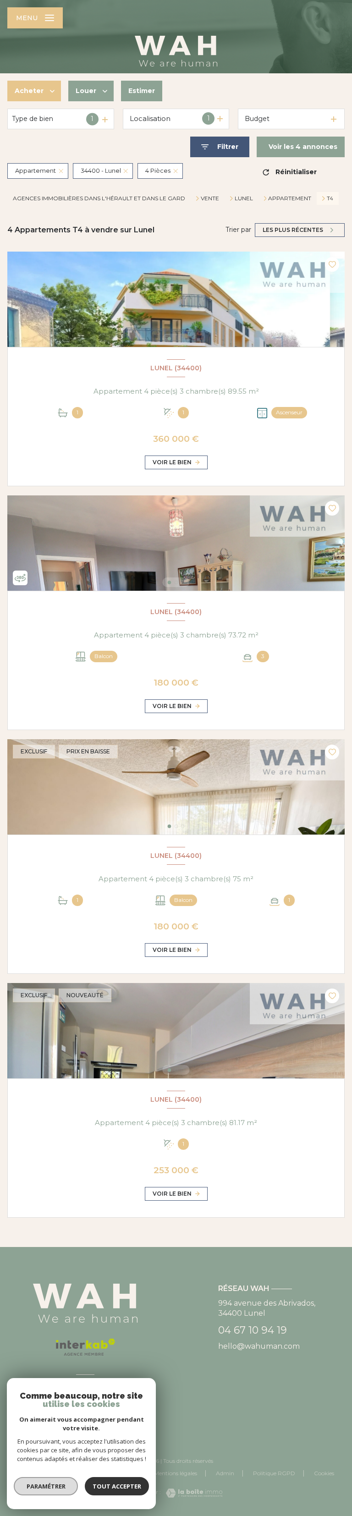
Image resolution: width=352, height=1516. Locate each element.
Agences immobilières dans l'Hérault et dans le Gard (99, 198)
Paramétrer (46, 1486)
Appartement (289, 198)
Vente (210, 198)
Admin (225, 1473)
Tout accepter (117, 1486)
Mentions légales (175, 1473)
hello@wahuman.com (259, 1346)
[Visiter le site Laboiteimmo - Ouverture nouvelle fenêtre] (191, 1493)
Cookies (324, 1473)
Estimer (141, 91)
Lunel (244, 198)
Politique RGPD (274, 1473)
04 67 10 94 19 (252, 1330)
